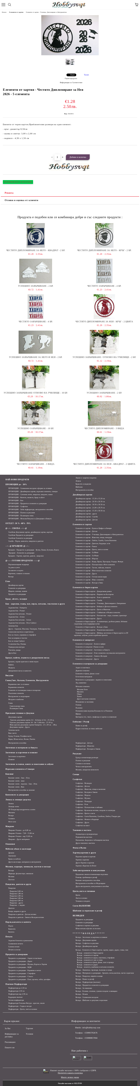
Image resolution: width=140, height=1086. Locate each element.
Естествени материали (84, 677)
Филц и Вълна (79, 848)
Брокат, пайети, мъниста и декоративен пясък (27, 658)
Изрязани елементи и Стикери (19, 769)
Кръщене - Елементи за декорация (21, 553)
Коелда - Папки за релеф (85, 979)
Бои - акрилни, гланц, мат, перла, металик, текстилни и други (35, 604)
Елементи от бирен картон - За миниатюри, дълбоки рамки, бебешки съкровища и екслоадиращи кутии (100, 623)
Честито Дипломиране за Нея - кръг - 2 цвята (104, 321)
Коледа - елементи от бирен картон (90, 953)
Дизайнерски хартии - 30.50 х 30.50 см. (90, 505)
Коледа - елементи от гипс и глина (90, 960)
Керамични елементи (16, 687)
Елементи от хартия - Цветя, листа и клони (92, 549)
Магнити (80, 692)
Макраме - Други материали (19, 839)
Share (72, 75)
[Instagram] (81, 1043)
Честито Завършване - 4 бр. (104, 286)
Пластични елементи (16, 693)
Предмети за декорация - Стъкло (20, 976)
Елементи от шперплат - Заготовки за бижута (93, 650)
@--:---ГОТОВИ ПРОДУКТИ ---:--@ (22, 561)
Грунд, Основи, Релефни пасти (19, 736)
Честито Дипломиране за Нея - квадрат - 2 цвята (104, 464)
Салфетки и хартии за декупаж (87, 925)
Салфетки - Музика (83, 798)
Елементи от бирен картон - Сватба (89, 600)
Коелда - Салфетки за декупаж (87, 943)
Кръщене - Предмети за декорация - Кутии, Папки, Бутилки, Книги (33, 550)
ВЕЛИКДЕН (78, 916)
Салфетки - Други (82, 822)
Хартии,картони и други (84, 853)
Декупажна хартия (15, 717)
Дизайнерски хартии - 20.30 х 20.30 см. (90, 502)
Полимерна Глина (16, 708)
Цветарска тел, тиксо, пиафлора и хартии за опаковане (96, 717)
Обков (79, 694)
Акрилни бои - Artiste (16, 617)
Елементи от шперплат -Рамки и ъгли (90, 647)
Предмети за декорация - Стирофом (21, 973)
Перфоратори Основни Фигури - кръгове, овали (26, 1003)
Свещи (76, 774)
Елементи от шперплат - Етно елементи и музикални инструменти (100, 653)
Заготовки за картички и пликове (21, 753)
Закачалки (12, 856)
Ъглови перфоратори (16, 1000)
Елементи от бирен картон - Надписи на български (95, 594)
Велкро (11, 816)
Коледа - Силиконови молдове (87, 997)
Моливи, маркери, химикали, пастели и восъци (28, 867)
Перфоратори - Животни (85, 746)
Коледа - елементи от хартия (87, 955)
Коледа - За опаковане (84, 988)
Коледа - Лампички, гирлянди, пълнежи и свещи (94, 970)
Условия (29, 1034)
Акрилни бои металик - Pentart (19, 614)
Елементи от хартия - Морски (87, 559)
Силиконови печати (15, 944)
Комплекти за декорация (17, 795)
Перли (10, 926)
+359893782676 (90, 1033)
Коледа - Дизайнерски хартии (87, 946)
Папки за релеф (81, 726)
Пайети (11, 665)
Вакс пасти (12, 733)
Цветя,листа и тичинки (84, 891)
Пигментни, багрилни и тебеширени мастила (92, 840)
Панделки (12, 888)
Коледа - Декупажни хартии (86, 940)
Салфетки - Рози (82, 804)
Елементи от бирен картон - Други (88, 618)
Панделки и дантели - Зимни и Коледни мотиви (26, 917)
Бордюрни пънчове (15, 997)
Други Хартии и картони (85, 863)
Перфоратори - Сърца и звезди (19, 1006)
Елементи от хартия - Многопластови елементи (93, 571)
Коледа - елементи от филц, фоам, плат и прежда (95, 962)
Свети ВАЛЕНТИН (82, 906)
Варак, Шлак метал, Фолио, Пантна (21, 739)
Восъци (11, 871)
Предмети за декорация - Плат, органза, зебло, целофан (29, 979)
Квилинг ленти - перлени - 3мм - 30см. (23, 784)
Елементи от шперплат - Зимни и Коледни (91, 656)
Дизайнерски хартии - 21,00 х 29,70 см (90, 508)
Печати (8, 937)
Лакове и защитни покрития (86, 478)
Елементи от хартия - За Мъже (87, 556)
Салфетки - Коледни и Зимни (86, 792)
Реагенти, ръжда (14, 650)
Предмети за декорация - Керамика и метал (24, 970)
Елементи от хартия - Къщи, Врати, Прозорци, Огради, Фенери (99, 562)
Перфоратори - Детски (84, 743)
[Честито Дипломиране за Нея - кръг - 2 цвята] (104, 306)
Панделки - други (16, 903)
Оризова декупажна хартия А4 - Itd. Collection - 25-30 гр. (31, 722)
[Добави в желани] (135, 150)
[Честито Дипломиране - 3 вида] (104, 413)
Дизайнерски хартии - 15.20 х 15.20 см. (90, 499)
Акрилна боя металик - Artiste (19, 620)
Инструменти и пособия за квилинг (21, 790)
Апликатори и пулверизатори (86, 834)
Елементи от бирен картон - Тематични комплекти (94, 630)
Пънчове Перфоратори (16, 984)
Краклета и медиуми (83, 484)
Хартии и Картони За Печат (86, 866)
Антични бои (13, 626)
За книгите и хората (15, 570)
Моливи (11, 877)
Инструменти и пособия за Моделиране (90, 883)
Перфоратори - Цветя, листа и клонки (22, 1009)
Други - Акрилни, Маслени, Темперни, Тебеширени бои (29, 629)
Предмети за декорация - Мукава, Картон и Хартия (27, 964)
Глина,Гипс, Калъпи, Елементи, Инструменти (27, 680)
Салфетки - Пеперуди (84, 801)
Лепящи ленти (13, 807)
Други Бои (12, 653)
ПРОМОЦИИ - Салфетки (18, 506)
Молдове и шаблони (16, 699)
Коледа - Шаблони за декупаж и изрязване (91, 1000)
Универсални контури (16, 647)
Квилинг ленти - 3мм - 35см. (19, 778)
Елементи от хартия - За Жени (87, 552)
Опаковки (10, 844)
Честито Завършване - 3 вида (35, 464)
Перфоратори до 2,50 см (17, 988)
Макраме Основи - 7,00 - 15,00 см (21, 833)
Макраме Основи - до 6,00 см (19, 830)
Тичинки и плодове (83, 901)
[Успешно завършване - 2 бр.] (35, 271)
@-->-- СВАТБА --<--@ (16, 528)
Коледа (11, 577)
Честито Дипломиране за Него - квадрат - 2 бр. (35, 250)
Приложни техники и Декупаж (19, 713)
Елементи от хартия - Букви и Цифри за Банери (93, 528)
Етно (7, 581)
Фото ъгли (12, 822)
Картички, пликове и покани (19, 573)
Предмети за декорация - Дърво (20, 961)
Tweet (86, 75)
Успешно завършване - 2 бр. (35, 286)
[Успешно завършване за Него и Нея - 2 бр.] (35, 342)
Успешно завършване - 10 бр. (36, 428)
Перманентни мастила (84, 837)
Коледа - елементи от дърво (87, 965)
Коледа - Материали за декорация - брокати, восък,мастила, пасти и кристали (105, 973)
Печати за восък (14, 950)
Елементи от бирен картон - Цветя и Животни (93, 609)
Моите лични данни (70, 1077)
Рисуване (77, 754)
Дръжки (11, 853)
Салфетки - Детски (83, 786)
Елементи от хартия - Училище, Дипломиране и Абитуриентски (46, 12)
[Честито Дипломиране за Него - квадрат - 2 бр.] (35, 235)
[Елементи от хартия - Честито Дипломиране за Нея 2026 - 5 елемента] (70, 55)
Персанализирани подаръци (18, 564)
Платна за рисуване (83, 761)
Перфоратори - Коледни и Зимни (88, 749)
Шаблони (79, 487)
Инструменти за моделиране (19, 696)
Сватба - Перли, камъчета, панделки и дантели (25, 541)
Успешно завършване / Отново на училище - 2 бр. (104, 357)
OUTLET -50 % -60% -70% (18, 523)
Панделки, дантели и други (18, 884)
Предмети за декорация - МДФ (20, 967)
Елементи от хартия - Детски (86, 531)
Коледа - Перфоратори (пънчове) (88, 982)
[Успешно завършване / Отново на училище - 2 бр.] (104, 342)
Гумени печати (13, 947)
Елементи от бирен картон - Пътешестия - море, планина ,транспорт (101, 615)
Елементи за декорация (17, 588)
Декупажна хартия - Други (20, 727)
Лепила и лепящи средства (18, 800)
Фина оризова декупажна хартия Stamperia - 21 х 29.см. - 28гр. (33, 725)
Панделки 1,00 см (16, 894)
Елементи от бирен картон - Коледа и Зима (92, 627)
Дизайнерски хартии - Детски (87, 520)
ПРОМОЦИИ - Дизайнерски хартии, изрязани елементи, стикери (32, 491)
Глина (10, 703)
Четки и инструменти (83, 767)
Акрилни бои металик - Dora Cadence (22, 623)
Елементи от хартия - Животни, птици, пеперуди (94, 537)
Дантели (11, 908)
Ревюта (9, 192)
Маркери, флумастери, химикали (20, 874)
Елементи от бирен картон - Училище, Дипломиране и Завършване (101, 603)
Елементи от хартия (16, 12)
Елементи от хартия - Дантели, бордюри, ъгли (93, 543)
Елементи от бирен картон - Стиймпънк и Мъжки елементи (98, 612)
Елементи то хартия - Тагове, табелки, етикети (93, 568)
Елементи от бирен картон (85, 587)
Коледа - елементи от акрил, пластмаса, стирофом (96, 958)
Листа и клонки (81, 898)
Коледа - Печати (82, 994)
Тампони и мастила (82, 830)
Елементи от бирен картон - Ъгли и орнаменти (93, 597)
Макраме (9, 826)
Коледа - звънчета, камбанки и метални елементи (95, 967)
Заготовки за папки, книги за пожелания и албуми (29, 764)
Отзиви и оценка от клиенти (21, 200)
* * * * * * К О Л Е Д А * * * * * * (88, 933)
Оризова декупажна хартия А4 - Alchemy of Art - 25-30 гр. (32, 720)
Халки (79, 696)
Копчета (11, 932)
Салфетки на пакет (83, 825)
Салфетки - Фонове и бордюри (87, 819)
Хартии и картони (82, 860)
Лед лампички (81, 683)
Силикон (11, 819)
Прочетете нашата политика (70, 1073)
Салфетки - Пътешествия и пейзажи (89, 807)
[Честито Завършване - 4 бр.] (104, 271)
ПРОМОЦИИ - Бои (15, 500)
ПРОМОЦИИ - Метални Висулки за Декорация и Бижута (29, 519)
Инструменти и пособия (85, 490)
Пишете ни (10, 1048)
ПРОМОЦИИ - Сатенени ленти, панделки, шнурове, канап (30, 494)
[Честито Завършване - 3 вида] (35, 449)
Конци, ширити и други (17, 911)
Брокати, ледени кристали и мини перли (23, 662)
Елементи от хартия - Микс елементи (90, 580)
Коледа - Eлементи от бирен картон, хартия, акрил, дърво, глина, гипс (102, 950)
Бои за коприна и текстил (17, 638)
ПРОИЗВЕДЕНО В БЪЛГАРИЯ (18, 182)
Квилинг (9, 774)
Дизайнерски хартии (16, 585)
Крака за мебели (14, 859)
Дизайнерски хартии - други (86, 514)
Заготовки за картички (16, 756)
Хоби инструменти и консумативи (89, 870)
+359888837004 (90, 1038)
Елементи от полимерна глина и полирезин (24, 690)
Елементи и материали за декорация (90, 664)
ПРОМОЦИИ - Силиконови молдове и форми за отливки (30, 488)
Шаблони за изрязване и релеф (87, 911)
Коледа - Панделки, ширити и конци (89, 976)
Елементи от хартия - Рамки (86, 546)
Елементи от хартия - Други (86, 574)
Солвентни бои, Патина (17, 644)
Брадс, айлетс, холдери (16, 599)
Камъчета (11, 929)
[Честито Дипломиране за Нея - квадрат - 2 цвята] (104, 449)
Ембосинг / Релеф (81, 722)
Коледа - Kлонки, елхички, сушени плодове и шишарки (96, 991)
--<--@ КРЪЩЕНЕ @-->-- (17, 546)
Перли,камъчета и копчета (18, 922)
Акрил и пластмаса (83, 668)
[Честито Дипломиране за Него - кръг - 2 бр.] (104, 235)
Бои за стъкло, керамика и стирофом (22, 635)
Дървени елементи (82, 671)
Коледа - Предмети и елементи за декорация (92, 985)
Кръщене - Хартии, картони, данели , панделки (25, 556)
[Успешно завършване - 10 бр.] (35, 413)
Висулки (9, 675)
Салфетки (77, 779)
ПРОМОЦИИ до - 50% (16, 484)
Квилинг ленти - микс (16, 781)
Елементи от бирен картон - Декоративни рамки (94, 591)
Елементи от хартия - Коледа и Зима (89, 583)
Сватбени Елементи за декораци (20, 538)
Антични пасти (13, 730)
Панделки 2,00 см (16, 896)
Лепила (78, 481)
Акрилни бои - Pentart (16, 611)
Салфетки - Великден (84, 783)
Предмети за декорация (17, 594)
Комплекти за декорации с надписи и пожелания (94, 680)
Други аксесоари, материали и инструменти (24, 862)
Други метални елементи (86, 699)
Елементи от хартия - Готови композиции (91, 577)
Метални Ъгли (82, 689)
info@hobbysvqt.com (91, 1028)
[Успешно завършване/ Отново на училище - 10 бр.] (35, 378)
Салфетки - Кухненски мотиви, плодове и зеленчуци (95, 810)
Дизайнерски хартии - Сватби (87, 517)
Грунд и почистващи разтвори (87, 758)
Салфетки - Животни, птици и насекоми (90, 789)
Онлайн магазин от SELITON (70, 1083)
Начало (4, 12)
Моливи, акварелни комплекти (87, 770)
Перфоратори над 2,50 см (17, 994)
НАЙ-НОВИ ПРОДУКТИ (17, 480)
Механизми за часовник (85, 702)
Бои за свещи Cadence (16, 641)
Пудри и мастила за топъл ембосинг (89, 729)
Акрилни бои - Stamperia (17, 608)
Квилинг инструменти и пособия (88, 880)
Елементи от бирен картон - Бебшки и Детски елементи (96, 606)
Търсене (29, 1028)
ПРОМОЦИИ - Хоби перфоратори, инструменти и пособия (30, 509)
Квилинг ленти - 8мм (16, 787)
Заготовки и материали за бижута (21, 748)
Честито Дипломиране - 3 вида (104, 428)
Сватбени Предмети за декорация (20, 535)
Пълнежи (79, 708)
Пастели (11, 880)
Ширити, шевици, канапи (17, 591)
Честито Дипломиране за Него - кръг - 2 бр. (104, 250)
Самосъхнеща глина (17, 706)
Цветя (78, 895)
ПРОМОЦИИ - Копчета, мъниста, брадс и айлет (26, 497)
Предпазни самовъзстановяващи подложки (92, 874)
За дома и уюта (14, 567)
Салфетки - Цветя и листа (85, 813)
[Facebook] (75, 1043)
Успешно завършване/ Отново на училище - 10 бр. (36, 393)
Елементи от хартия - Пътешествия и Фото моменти (95, 565)
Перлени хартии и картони (85, 857)
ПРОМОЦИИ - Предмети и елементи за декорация (27, 503)
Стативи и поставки (83, 764)
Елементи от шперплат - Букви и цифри (90, 644)
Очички (78, 705)
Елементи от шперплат (83, 640)
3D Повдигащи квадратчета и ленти (21, 810)
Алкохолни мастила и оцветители (20, 632)
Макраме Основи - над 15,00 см (20, 836)
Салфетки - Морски (83, 795)
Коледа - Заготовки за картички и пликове (91, 937)
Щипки (78, 714)
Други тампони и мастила (85, 843)
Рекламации (10, 1042)
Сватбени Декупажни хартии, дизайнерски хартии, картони (30, 532)
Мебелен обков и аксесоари (18, 849)
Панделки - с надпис (17, 905)
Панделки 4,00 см (16, 901)
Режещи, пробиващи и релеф (86, 877)
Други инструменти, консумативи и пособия (92, 886)
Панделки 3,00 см (16, 898)
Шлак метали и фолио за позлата (88, 928)
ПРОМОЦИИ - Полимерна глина (20, 516)
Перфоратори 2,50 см (16, 991)
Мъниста (11, 668)
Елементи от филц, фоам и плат (87, 674)
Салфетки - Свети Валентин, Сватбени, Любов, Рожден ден (98, 816)
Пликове (11, 759)
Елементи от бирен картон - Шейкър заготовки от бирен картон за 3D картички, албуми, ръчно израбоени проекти (101, 634)
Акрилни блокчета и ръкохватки (20, 941)
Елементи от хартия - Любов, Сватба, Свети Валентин (96, 540)
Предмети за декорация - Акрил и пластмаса (25, 958)
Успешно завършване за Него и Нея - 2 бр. (35, 357)
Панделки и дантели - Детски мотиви (22, 914)
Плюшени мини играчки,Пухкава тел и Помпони (94, 711)
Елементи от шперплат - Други (87, 659)
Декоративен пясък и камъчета (19, 671)
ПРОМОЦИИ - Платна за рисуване (21, 513)
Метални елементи (83, 686)
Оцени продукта (71, 78)
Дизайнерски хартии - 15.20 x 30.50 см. (90, 511)
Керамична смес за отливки (18, 684)
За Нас (8, 1028)
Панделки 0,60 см (16, 891)
